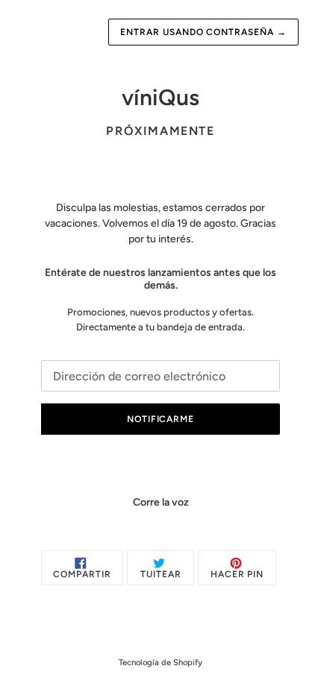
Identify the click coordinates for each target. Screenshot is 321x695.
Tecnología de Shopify (160, 662)
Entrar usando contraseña (203, 32)
